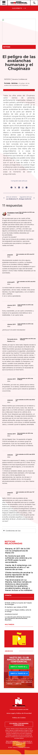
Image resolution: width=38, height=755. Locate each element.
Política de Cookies (19, 717)
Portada (7, 83)
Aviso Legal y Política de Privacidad (19, 713)
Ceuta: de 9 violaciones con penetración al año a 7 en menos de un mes (18, 567)
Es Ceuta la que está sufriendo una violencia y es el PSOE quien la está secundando (18, 559)
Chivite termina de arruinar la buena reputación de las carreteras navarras (19, 575)
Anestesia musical (11, 614)
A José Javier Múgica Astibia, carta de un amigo (18, 610)
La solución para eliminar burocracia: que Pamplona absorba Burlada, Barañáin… (17, 618)
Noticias (6, 47)
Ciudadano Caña (13, 213)
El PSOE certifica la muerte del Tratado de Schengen (18, 603)
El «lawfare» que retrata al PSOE (16, 607)
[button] (11, 187)
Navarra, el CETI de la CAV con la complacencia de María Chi (17, 551)
